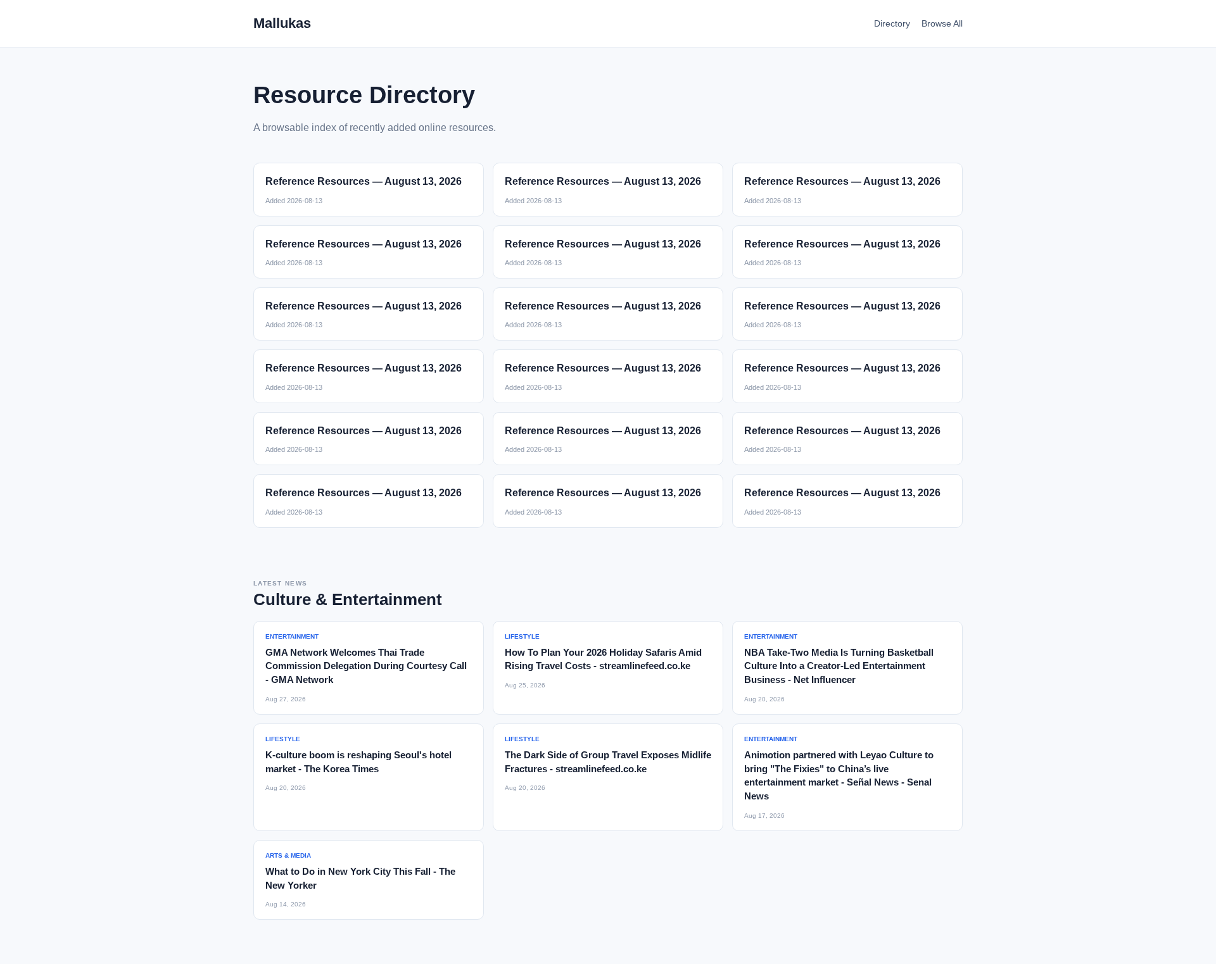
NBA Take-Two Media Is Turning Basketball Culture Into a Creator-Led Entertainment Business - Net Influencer (839, 666)
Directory (892, 23)
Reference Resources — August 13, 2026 (363, 181)
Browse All (942, 23)
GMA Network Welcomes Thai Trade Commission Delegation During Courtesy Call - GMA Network (366, 666)
